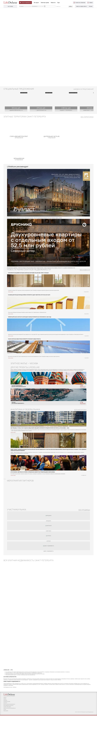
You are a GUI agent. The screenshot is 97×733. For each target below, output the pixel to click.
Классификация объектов (8, 705)
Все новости (85, 270)
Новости (53, 2)
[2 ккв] (49, 6)
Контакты (5, 702)
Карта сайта (6, 710)
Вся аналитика (80, 410)
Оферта (5, 697)
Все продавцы (84, 510)
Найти (70, 6)
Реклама (90, 6)
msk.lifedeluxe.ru (31, 370)
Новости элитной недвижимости (10, 708)
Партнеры (5, 700)
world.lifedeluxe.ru (71, 370)
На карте (36, 2)
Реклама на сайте (7, 701)
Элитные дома (45, 2)
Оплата (5, 698)
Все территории (87, 117)
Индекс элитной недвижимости (9, 704)
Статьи (5, 709)
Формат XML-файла (7, 706)
